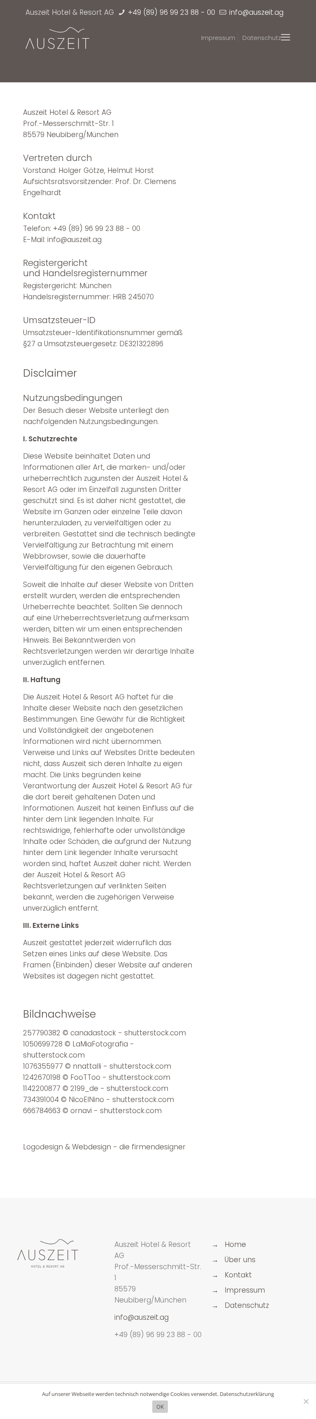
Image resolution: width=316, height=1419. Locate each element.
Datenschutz (247, 1305)
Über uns (240, 1260)
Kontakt (238, 1275)
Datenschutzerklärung (247, 1394)
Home (235, 1244)
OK (160, 1406)
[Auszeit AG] (57, 37)
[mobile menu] (286, 37)
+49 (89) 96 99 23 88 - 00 (170, 12)
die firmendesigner (152, 1147)
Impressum (245, 1290)
